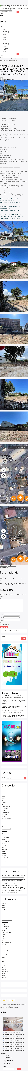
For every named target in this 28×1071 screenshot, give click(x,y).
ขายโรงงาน (4, 814)
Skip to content (3, 3)
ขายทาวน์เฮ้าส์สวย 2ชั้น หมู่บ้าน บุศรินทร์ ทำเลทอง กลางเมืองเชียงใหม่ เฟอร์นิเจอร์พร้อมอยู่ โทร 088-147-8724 (13, 583)
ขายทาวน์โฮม (5, 808)
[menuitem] (15, 1055)
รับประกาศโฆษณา (5, 841)
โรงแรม (3, 859)
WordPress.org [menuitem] (8, 1057)
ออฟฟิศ (3, 851)
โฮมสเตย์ (4, 862)
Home (4, 29)
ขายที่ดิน (2, 62)
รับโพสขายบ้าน (3, 566)
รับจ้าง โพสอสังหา (7, 32)
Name (2, 614)
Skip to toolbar (3, 1053)
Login (6, 36)
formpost (4, 37)
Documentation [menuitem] (8, 1058)
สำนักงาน (4, 845)
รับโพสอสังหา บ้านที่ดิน (6, 630)
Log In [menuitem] (4, 1064)
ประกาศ (3, 839)
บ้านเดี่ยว (4, 835)
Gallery (3, 798)
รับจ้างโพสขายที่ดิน (12, 566)
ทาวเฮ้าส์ (3, 824)
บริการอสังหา (4, 831)
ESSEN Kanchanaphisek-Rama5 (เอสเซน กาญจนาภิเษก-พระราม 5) (13, 579)
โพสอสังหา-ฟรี (5, 857)
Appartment (4, 790)
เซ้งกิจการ (4, 853)
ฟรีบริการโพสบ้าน (16, 630)
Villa (2, 804)
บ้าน (2, 833)
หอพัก (3, 847)
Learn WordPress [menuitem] (9, 1060)
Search (3, 636)
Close (1, 26)
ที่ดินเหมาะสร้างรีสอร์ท (6, 829)
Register (1, 15)
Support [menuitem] (7, 1061)
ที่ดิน (3, 827)
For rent (3, 794)
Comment (2, 598)
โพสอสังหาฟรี (6, 31)
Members (4, 39)
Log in (1, 13)
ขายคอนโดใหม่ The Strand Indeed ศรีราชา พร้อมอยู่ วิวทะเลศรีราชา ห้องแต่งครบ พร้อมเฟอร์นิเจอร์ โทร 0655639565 (13, 702)
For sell (3, 796)
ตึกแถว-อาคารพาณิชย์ (6, 818)
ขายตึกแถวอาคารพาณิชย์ (7, 806)
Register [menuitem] (4, 1066)
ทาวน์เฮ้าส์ (4, 820)
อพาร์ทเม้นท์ (4, 849)
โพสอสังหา (4, 855)
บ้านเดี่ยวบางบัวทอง (6, 837)
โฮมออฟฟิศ (4, 864)
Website (2, 620)
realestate (4, 802)
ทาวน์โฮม (4, 822)
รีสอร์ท (3, 843)
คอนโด (3, 816)
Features (4, 792)
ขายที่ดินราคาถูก (5, 812)
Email (1, 617)
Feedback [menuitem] (7, 1063)
